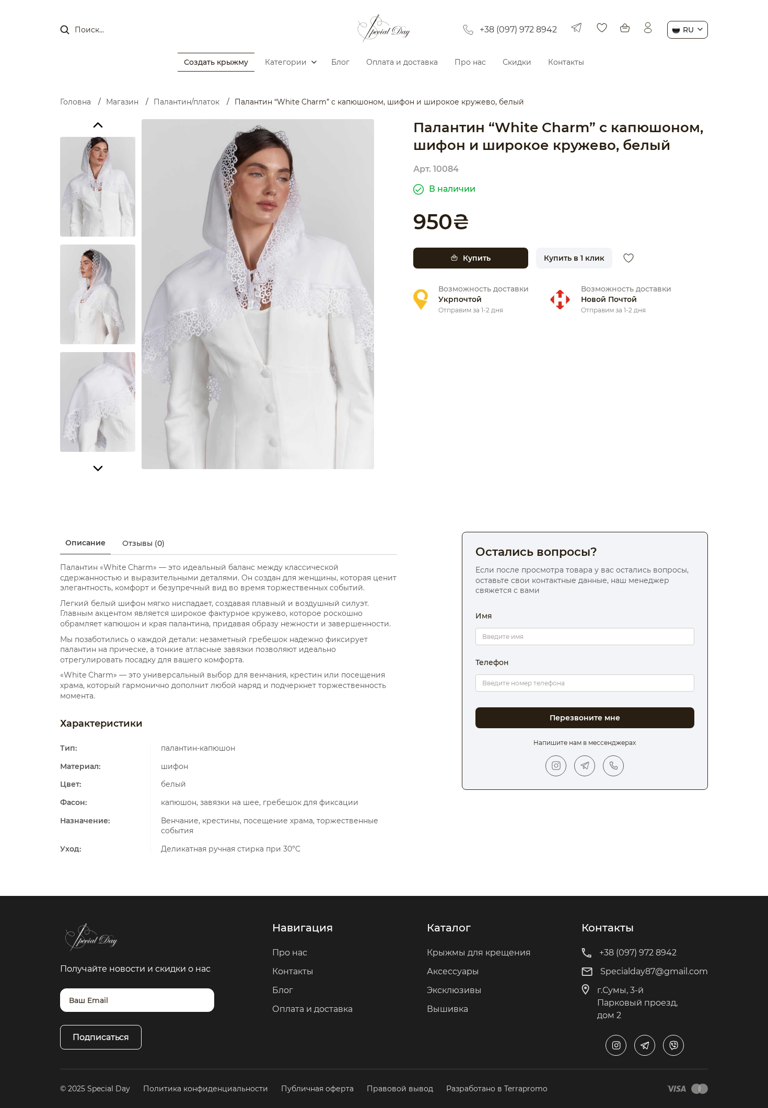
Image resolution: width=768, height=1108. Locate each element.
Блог (340, 62)
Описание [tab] (85, 542)
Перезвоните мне (585, 717)
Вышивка (447, 1009)
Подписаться (101, 1037)
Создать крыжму (216, 62)
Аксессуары (453, 971)
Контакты (566, 62)
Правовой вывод (400, 1088)
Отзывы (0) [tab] (143, 543)
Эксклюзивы (454, 990)
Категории (286, 62)
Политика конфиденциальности (205, 1088)
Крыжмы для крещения (479, 953)
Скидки (517, 62)
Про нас (470, 62)
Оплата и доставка (402, 62)
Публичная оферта (317, 1088)
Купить (477, 258)
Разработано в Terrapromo (497, 1088)
